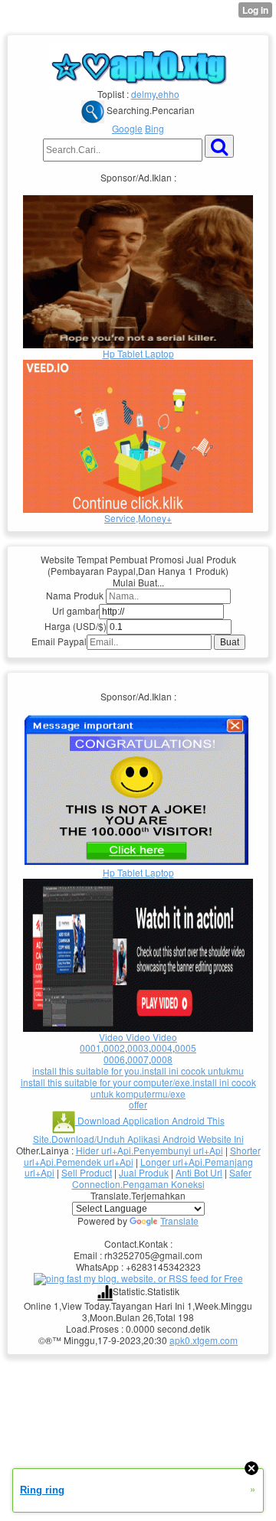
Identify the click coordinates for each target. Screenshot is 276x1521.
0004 (161, 1047)
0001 (90, 1047)
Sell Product (86, 1172)
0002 (114, 1047)
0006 (114, 1059)
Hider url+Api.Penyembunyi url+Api (149, 1150)
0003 (138, 1047)
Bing (154, 128)
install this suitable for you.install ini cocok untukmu (138, 1070)
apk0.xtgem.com (203, 1339)
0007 (138, 1059)
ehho (168, 93)
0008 (161, 1059)
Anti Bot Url (199, 1172)
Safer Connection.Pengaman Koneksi (162, 1178)
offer (138, 1104)
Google (127, 128)
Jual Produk (144, 1172)
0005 (185, 1047)
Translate (179, 1220)
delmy (143, 93)
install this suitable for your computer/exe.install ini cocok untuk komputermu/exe (138, 1087)
